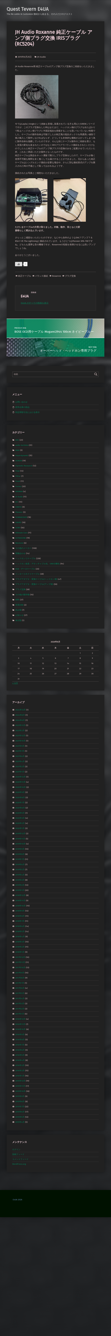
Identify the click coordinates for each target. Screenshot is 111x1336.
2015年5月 (19, 1117)
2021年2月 (19, 766)
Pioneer (19, 512)
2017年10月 (20, 967)
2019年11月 (20, 838)
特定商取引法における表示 (27, 412)
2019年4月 (20, 875)
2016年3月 (20, 1065)
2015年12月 (20, 1081)
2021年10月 (20, 741)
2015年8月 (20, 1101)
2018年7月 (19, 921)
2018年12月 (20, 895)
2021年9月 (19, 746)
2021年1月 (19, 771)
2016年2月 (20, 1070)
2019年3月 (19, 880)
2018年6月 (20, 926)
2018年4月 (20, 936)
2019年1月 (19, 890)
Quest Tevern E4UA (28, 9)
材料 (17, 599)
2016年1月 (19, 1075)
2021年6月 (20, 756)
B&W (17, 450)
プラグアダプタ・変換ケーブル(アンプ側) (34, 584)
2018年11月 (20, 900)
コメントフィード (20, 1159)
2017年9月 (19, 972)
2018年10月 (20, 905)
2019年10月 (20, 844)
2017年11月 (20, 962)
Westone (19, 543)
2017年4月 (19, 998)
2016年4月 (20, 1060)
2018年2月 (20, 947)
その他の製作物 (22, 594)
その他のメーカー (23, 548)
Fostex (18, 486)
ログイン (16, 1149)
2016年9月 (20, 1034)
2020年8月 (20, 797)
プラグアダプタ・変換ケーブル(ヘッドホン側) (36, 579)
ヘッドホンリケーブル (25, 558)
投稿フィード (18, 1154)
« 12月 (15, 683)
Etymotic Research (23, 465)
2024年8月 (20, 715)
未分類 (18, 620)
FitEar (18, 476)
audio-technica (21, 445)
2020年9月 (20, 792)
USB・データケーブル (25, 569)
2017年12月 (20, 957)
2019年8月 (20, 854)
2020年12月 (20, 777)
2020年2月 (20, 823)
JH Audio (41, 57)
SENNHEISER (21, 517)
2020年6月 (20, 808)
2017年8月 (19, 978)
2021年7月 (19, 751)
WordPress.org (19, 1164)
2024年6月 (20, 720)
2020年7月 (20, 802)
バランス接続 (41, 276)
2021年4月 (20, 761)
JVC (16, 502)
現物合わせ (20, 553)
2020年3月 (20, 818)
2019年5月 (19, 869)
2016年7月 (19, 1045)
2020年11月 (20, 782)
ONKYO (18, 507)
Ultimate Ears (21, 532)
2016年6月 (20, 1050)
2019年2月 (19, 885)
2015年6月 (20, 1112)
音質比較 (19, 605)
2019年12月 (20, 833)
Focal (17, 481)
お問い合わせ (21, 402)
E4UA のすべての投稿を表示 (34, 303)
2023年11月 (20, 725)
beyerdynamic (21, 455)
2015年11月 (20, 1086)
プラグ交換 (70, 276)
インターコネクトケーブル (27, 574)
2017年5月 (19, 993)
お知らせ (19, 615)
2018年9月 (20, 911)
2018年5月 (20, 931)
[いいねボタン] (18, 264)
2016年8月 (20, 1039)
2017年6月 (19, 988)
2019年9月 (19, 849)
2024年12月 (20, 710)
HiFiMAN (19, 491)
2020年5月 (20, 813)
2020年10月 (20, 787)
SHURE (18, 522)
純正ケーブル (24, 276)
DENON (18, 460)
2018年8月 (20, 916)
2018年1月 (19, 952)
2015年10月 (20, 1091)
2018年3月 (20, 942)
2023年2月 (20, 730)
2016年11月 (20, 1024)
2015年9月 (19, 1096)
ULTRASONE (20, 538)
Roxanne (56, 276)
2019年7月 (19, 859)
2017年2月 (19, 1009)
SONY (17, 527)
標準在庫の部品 (22, 407)
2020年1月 (20, 828)
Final (17, 471)
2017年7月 (19, 983)
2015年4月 (20, 1122)
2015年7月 (19, 1106)
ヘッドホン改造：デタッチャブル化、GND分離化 (37, 563)
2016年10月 (20, 1029)
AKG (17, 440)
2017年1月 (19, 1014)
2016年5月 (20, 1055)
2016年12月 (20, 1019)
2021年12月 (20, 735)
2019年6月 (20, 864)
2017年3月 (19, 1003)
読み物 (18, 610)
